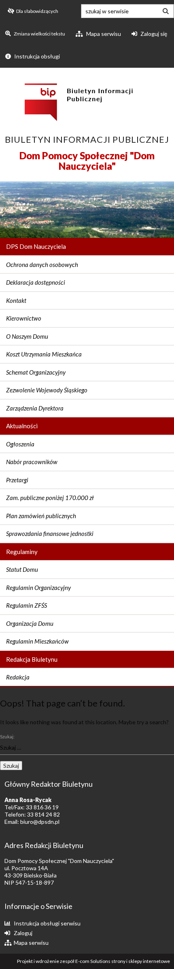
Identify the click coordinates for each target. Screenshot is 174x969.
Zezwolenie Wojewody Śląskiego (46, 390)
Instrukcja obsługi (36, 56)
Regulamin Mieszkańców (37, 641)
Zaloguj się (153, 33)
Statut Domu (22, 569)
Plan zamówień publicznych (41, 515)
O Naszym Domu (27, 336)
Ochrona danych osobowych (42, 264)
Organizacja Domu (29, 623)
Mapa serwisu (103, 33)
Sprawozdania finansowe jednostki (49, 533)
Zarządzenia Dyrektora (35, 408)
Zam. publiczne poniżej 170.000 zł (50, 497)
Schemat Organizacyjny (36, 372)
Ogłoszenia (20, 444)
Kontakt (16, 300)
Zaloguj (23, 932)
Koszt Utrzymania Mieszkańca (44, 354)
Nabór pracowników (31, 461)
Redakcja (18, 677)
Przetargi (17, 479)
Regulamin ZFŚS (26, 605)
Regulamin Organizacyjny (38, 587)
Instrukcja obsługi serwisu (47, 923)
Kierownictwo (23, 318)
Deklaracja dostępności (35, 282)
